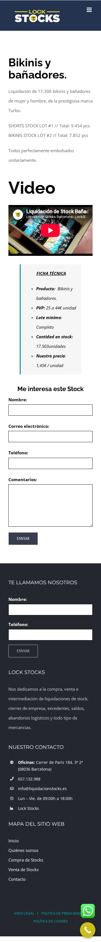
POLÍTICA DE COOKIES (50, 921)
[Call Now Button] (87, 930)
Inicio (13, 840)
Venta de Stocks (23, 869)
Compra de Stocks (25, 860)
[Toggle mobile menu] (90, 10)
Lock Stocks (28, 808)
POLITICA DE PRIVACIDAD (61, 913)
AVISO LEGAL (24, 913)
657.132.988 (29, 779)
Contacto (17, 879)
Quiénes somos (23, 850)
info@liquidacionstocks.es (42, 788)
